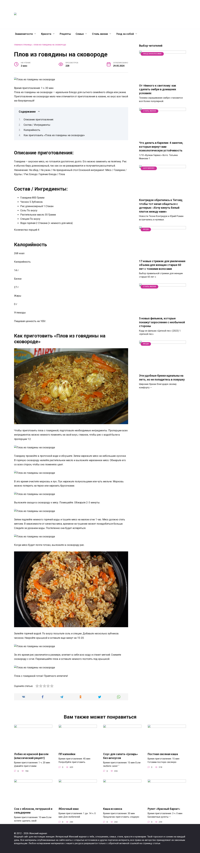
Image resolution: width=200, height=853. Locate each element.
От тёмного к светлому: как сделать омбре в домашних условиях (157, 89)
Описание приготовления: (39, 119)
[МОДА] (162, 254)
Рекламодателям (143, 14)
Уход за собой (125, 33)
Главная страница (23, 45)
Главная (99, 14)
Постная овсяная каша (163, 754)
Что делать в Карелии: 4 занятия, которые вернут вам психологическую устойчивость (161, 146)
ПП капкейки (67, 754)
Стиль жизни (100, 33)
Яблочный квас (69, 808)
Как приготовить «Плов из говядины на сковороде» (54, 135)
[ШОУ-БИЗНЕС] (162, 193)
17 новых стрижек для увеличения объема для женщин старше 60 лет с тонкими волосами (162, 265)
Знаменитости (24, 33)
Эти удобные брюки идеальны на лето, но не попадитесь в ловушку (162, 377)
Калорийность (32, 129)
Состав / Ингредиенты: (37, 124)
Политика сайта (165, 14)
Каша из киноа (112, 808)
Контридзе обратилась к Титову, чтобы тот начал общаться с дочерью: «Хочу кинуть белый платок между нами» (161, 206)
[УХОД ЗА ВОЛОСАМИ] (162, 79)
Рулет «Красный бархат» (164, 808)
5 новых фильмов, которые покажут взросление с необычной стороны (162, 322)
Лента (126, 14)
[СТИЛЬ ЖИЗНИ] (162, 136)
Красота (46, 33)
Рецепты (65, 33)
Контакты (113, 14)
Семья (80, 33)
